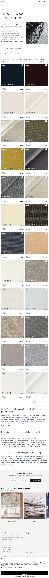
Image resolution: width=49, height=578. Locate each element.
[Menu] (47, 2)
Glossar (27, 548)
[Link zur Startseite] (19, 2)
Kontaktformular (12, 480)
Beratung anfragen (36, 480)
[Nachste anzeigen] (46, 507)
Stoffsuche (28, 541)
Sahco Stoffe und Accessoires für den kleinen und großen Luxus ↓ (11, 49)
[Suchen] (47, 62)
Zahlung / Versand (29, 543)
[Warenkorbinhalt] (45, 2)
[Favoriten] (43, 2)
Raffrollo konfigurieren (36, 163)
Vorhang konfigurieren (13, 219)
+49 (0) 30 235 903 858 (8, 547)
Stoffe (5, 5)
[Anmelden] (41, 2)
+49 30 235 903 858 (24, 480)
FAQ (26, 546)
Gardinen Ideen (29, 539)
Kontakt (27, 550)
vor (46, 401)
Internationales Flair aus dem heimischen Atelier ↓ (11, 51)
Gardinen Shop (29, 535)
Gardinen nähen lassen (30, 552)
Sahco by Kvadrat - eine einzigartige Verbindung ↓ (11, 53)
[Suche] (39, 2)
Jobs (27, 537)
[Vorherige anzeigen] (2, 507)
